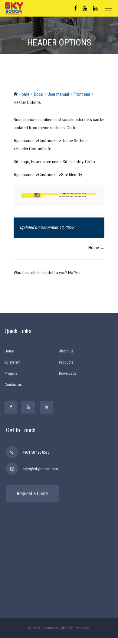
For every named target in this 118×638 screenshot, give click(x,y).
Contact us (13, 384)
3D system (12, 362)
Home (9, 351)
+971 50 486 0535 (36, 452)
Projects (11, 373)
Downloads (68, 373)
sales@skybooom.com (40, 469)
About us (66, 351)
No (71, 272)
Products (66, 362)
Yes (77, 272)
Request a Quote (32, 493)
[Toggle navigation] (108, 8)
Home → (96, 247)
